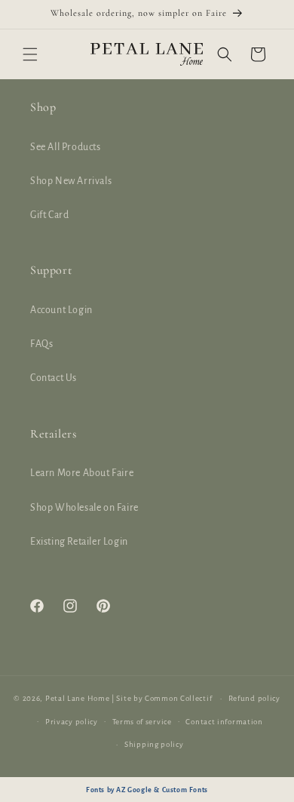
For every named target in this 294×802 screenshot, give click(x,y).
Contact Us (53, 378)
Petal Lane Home (77, 698)
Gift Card (49, 215)
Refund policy (254, 698)
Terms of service (142, 721)
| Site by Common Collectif (162, 698)
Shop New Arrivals (71, 181)
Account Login (61, 310)
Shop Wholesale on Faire (84, 507)
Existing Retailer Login (79, 541)
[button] (30, 54)
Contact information (223, 721)
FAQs (41, 344)
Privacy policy (71, 721)
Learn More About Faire (81, 473)
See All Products (65, 147)
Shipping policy (154, 744)
